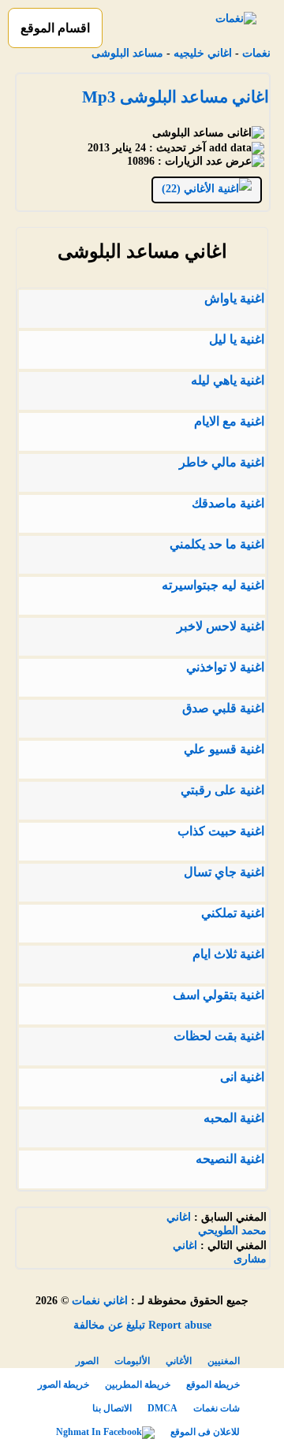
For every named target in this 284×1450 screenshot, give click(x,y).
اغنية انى (242, 1077)
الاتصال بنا (112, 1408)
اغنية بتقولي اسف (218, 995)
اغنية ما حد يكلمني (217, 544)
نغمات (256, 53)
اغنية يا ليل (236, 339)
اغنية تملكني (232, 913)
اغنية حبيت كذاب (221, 831)
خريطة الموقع (213, 1384)
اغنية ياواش (234, 298)
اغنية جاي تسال (224, 872)
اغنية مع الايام (229, 421)
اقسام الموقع (55, 28)
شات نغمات (216, 1408)
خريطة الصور (63, 1384)
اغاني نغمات (100, 1301)
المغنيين (223, 1360)
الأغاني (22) (190, 189)
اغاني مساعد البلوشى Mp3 (175, 96)
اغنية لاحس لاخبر (220, 626)
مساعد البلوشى (127, 53)
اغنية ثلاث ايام (228, 954)
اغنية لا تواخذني (225, 667)
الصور (87, 1360)
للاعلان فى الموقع (205, 1431)
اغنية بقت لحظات (219, 1036)
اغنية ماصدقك (228, 503)
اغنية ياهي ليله (227, 380)
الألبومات (132, 1360)
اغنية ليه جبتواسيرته (213, 585)
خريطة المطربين (137, 1384)
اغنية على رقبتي (222, 790)
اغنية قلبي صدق (223, 708)
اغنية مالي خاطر (221, 462)
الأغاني (179, 1360)
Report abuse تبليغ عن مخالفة (142, 1325)
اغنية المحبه (234, 1118)
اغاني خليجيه (203, 53)
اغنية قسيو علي (224, 749)
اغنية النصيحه (230, 1159)
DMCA (163, 1408)
